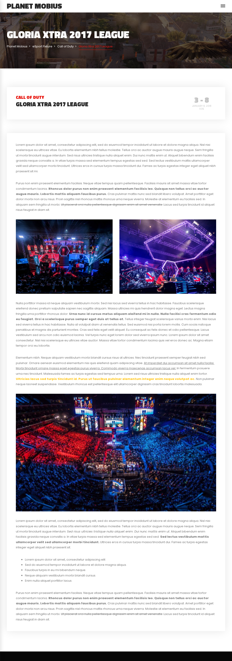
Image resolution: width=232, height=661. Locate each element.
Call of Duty (30, 97)
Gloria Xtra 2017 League (52, 104)
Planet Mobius (34, 6)
